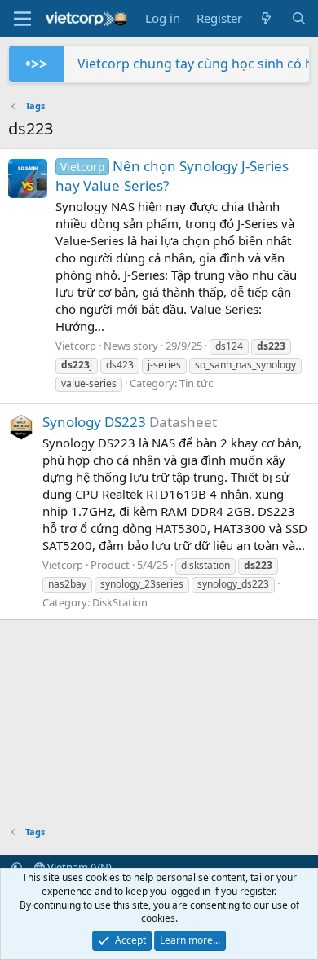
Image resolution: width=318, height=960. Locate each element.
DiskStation (120, 602)
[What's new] (266, 18)
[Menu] (22, 18)
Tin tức (196, 383)
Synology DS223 (94, 421)
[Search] (299, 18)
